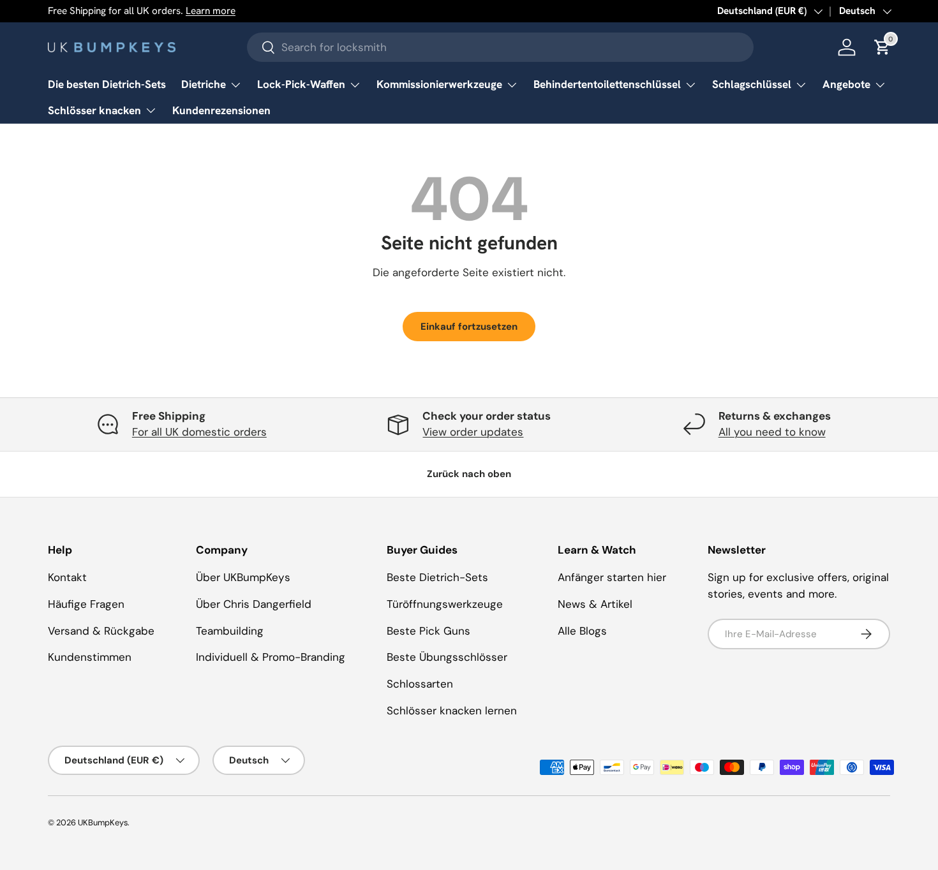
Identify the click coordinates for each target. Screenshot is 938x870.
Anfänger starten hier (612, 577)
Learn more (210, 10)
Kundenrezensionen (221, 110)
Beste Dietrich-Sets (437, 577)
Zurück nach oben (469, 474)
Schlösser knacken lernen (452, 711)
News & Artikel (595, 604)
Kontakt (67, 577)
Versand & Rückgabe (101, 631)
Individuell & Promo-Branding (270, 657)
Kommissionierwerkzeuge (439, 84)
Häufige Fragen (86, 604)
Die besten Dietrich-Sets (107, 84)
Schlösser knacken (94, 110)
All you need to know (772, 432)
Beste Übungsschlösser (447, 657)
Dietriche (203, 84)
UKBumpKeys (103, 822)
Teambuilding (230, 631)
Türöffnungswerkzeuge (445, 604)
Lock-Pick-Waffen (301, 84)
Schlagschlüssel (751, 84)
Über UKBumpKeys (243, 577)
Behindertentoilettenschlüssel (607, 84)
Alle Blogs (582, 631)
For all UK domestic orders (199, 432)
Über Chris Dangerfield (253, 604)
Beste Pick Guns (428, 631)
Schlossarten (420, 684)
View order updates (472, 432)
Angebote (846, 84)
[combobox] (500, 47)
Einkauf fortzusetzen (469, 326)
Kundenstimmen (89, 657)
